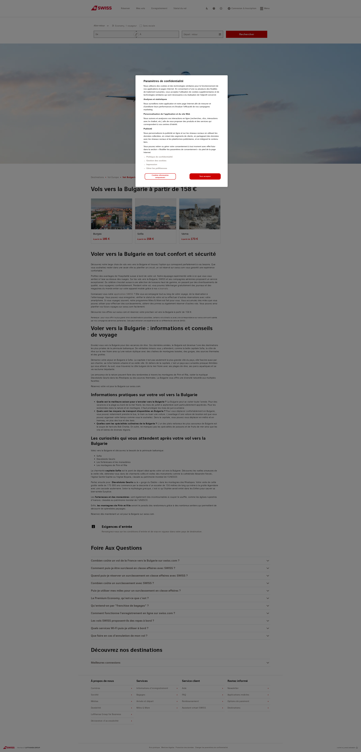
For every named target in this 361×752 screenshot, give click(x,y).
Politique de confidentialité (159, 157)
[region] (181, 131)
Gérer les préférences (156, 168)
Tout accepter (205, 176)
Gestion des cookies (156, 160)
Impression (151, 164)
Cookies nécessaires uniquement (160, 176)
